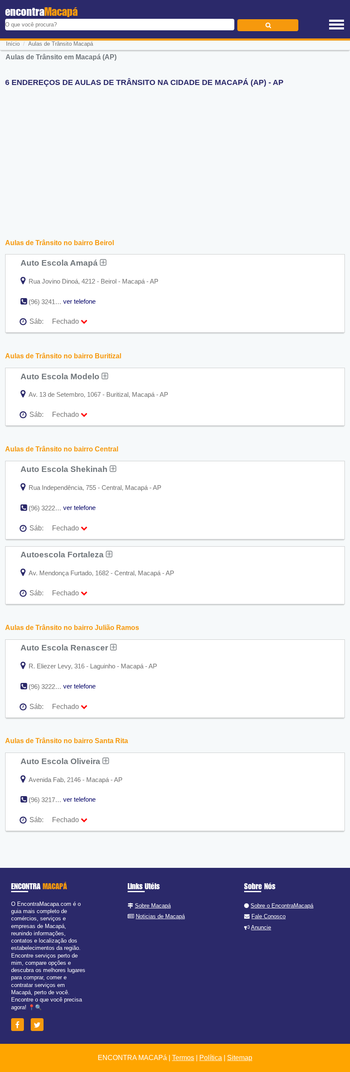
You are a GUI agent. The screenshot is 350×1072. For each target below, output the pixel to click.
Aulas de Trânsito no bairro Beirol (59, 242)
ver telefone (79, 301)
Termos (183, 1057)
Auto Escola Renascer (65, 647)
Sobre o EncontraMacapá (282, 905)
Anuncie (261, 927)
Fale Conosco (268, 916)
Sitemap (239, 1057)
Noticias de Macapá (160, 916)
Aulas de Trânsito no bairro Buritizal (63, 356)
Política (210, 1057)
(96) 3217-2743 (50, 799)
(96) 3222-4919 (50, 686)
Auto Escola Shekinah (65, 469)
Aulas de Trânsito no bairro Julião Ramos (72, 627)
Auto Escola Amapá (60, 262)
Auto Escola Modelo (61, 376)
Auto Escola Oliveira (61, 761)
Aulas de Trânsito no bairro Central (61, 449)
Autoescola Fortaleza (63, 554)
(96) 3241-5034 (50, 301)
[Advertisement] (174, 153)
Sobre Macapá (153, 905)
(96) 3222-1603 (50, 508)
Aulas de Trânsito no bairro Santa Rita (66, 740)
